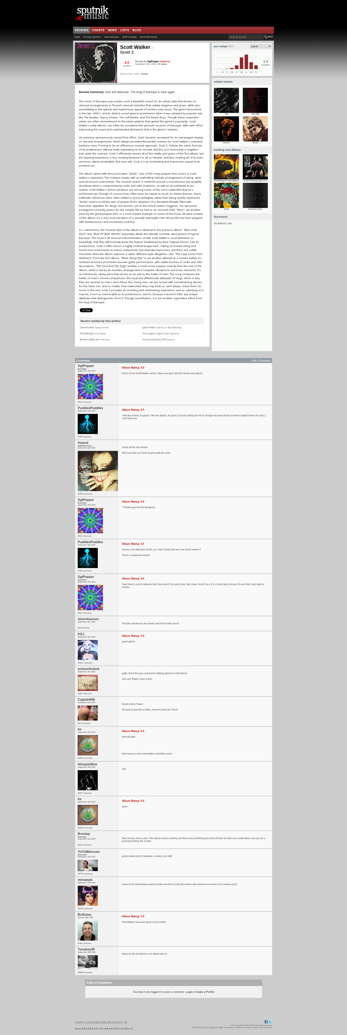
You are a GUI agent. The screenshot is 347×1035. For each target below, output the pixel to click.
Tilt (226, 114)
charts (98, 30)
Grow (226, 209)
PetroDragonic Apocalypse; (226, 180)
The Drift (255, 114)
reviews (81, 30)
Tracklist (144, 74)
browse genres (92, 37)
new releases (111, 37)
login (77, 37)
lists (124, 30)
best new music (148, 37)
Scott (255, 142)
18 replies (162, 64)
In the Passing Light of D (255, 180)
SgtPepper (153, 61)
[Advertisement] (242, 290)
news (112, 30)
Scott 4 (226, 142)
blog (137, 30)
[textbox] (245, 37)
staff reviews (129, 37)
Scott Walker (135, 47)
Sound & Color (255, 209)
